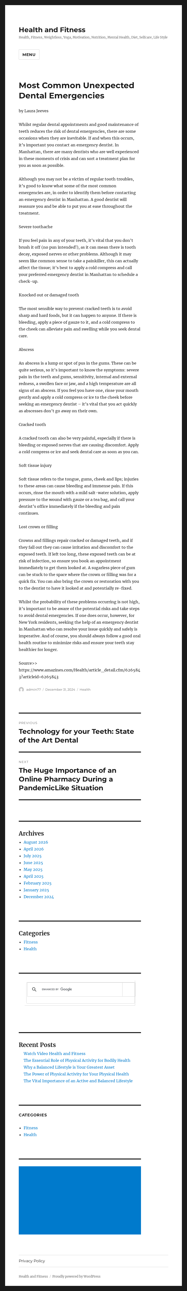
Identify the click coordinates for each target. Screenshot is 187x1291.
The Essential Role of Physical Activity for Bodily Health (77, 1060)
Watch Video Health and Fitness (54, 1053)
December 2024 (39, 896)
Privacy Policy (32, 1261)
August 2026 (36, 842)
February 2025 (38, 883)
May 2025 (33, 869)
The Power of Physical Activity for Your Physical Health (76, 1074)
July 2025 (33, 855)
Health (85, 689)
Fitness (31, 942)
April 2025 (34, 876)
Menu (29, 54)
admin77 (33, 689)
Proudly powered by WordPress (76, 1276)
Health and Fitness (52, 30)
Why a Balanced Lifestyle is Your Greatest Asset (69, 1067)
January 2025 (36, 889)
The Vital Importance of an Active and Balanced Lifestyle (78, 1080)
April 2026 (34, 849)
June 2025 (33, 862)
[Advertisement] (81, 1201)
